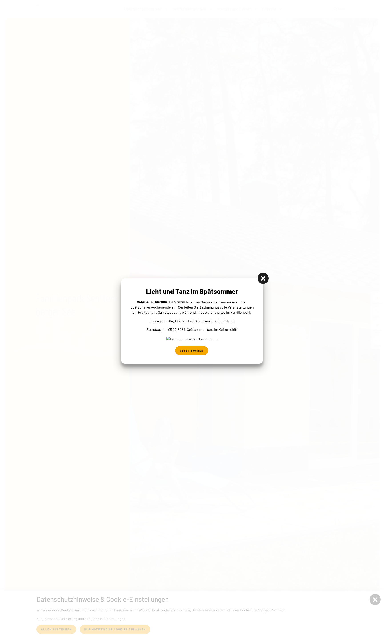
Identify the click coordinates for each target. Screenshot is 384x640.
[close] (263, 278)
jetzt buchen (192, 350)
